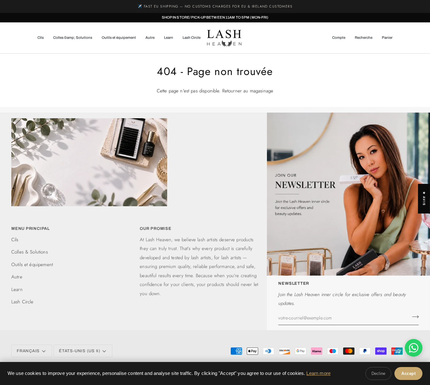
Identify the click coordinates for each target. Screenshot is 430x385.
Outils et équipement (32, 264)
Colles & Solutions (29, 251)
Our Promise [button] (156, 228)
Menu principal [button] (30, 228)
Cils (15, 239)
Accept (408, 373)
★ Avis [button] (424, 198)
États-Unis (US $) (79, 351)
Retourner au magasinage (247, 90)
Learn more (318, 373)
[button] (42, 37)
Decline (378, 373)
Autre (16, 276)
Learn (17, 289)
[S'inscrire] (413, 317)
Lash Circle (22, 301)
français (28, 351)
